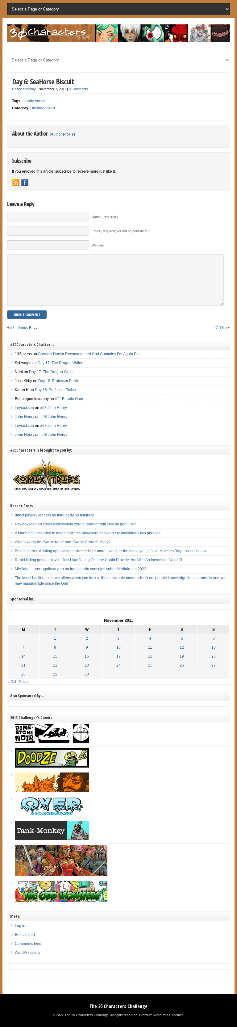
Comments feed (28, 943)
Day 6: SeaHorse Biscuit (43, 81)
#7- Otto (220, 328)
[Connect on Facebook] (24, 182)
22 (55, 665)
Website (98, 245)
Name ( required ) (105, 217)
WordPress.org (27, 952)
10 (118, 647)
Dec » (24, 682)
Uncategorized (42, 108)
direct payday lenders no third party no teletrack (54, 515)
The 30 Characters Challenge (118, 1006)
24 (118, 665)
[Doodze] (52, 766)
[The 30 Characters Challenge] (118, 40)
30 (87, 674)
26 (182, 665)
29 (55, 674)
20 (213, 656)
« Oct (11, 682)
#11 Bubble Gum (69, 399)
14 (23, 656)
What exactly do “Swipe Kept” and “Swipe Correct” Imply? (62, 542)
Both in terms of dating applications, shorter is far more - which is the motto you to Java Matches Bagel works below (110, 551)
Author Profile (62, 134)
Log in (20, 926)
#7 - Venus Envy (23, 328)
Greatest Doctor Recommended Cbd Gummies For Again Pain (90, 354)
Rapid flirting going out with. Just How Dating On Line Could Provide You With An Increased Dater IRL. (100, 560)
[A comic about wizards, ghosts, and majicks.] (52, 790)
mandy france (34, 101)
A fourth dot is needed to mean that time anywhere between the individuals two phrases (87, 533)
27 (213, 665)
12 (182, 647)
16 (87, 656)
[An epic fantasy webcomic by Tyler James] (61, 875)
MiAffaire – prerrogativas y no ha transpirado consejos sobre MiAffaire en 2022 (80, 569)
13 (213, 647)
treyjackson (24, 408)
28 (23, 674)
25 (150, 665)
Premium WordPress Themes (161, 1015)
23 (87, 665)
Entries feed (25, 934)
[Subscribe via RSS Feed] (15, 182)
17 (118, 656)
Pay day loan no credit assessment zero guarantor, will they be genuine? (75, 524)
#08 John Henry (53, 408)
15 (55, 656)
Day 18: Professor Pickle (58, 381)
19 (182, 656)
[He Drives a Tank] (52, 839)
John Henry (24, 417)
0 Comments (78, 89)
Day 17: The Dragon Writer (60, 363)
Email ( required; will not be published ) (120, 231)
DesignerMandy (24, 89)
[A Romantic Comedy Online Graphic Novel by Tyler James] (52, 814)
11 (150, 647)
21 (23, 665)
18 (150, 656)
